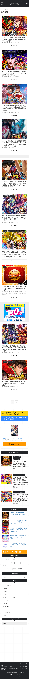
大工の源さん (10, 293)
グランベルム (20, 559)
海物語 (14, 568)
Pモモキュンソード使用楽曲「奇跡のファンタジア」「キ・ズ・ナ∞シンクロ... (18, 537)
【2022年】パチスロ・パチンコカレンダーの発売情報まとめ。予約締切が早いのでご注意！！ (14, 288)
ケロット (18, 562)
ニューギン (17, 42)
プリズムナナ (5, 565)
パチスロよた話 (14, 4)
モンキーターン (14, 565)
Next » (14, 397)
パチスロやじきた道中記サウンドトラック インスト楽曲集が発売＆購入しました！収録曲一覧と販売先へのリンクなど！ (20, 498)
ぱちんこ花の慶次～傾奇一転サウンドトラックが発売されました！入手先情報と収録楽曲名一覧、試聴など (14, 73)
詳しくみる (13, 45)
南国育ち (21, 291)
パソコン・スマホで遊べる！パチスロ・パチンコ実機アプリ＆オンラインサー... (18, 522)
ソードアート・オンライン (8, 562)
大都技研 (21, 293)
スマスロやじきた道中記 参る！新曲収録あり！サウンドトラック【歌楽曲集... (18, 529)
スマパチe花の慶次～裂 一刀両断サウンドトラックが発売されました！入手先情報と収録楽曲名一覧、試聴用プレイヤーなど (14, 183)
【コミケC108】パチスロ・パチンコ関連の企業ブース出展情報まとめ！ (18, 545)
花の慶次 (12, 42)
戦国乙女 (17, 291)
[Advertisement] (14, 646)
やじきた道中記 (6, 559)
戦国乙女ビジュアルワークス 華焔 (12, 438)
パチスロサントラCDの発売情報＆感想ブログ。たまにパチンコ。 (14, 672)
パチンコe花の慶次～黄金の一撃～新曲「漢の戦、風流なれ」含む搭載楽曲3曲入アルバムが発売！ (14, 39)
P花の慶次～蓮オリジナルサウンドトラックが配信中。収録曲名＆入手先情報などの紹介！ (14, 383)
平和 (14, 293)
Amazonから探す (15, 444)
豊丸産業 (13, 559)
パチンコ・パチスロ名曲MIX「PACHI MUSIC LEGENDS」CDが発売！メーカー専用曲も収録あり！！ (20, 465)
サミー (17, 293)
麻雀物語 (4, 294)
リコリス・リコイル (7, 568)
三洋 (24, 293)
